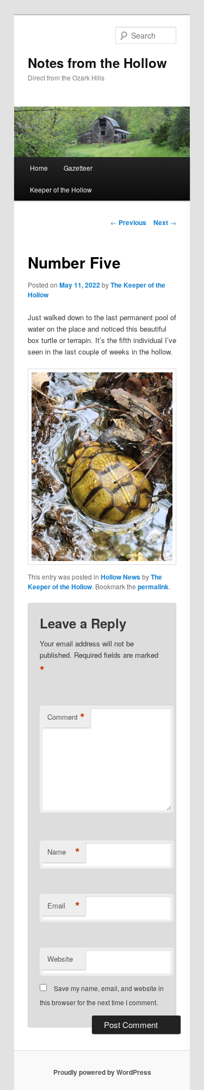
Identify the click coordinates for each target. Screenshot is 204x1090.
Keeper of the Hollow (61, 189)
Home (39, 167)
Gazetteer (78, 167)
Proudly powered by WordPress (102, 1072)
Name (63, 852)
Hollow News (120, 577)
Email (63, 905)
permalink (153, 586)
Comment (66, 717)
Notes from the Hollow (97, 62)
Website (60, 959)
